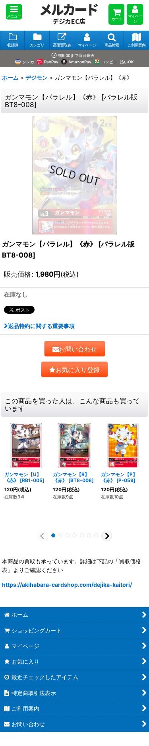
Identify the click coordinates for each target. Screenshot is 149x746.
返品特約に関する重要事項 (41, 325)
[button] (14, 12)
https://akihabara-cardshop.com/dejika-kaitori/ (67, 584)
